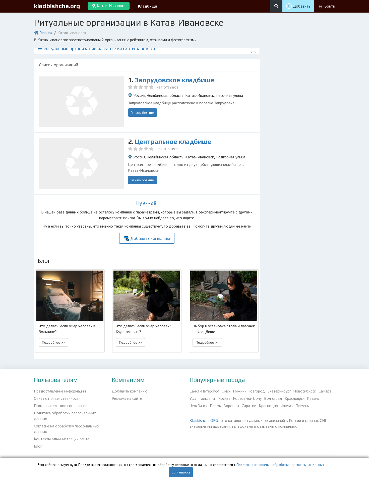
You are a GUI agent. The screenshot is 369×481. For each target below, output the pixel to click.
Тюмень (302, 405)
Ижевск (286, 405)
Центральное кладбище (173, 141)
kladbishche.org (57, 6)
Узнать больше (142, 112)
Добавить (301, 6)
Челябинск (198, 405)
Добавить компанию (150, 238)
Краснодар (268, 405)
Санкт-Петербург (204, 390)
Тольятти (207, 398)
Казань (313, 398)
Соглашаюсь (180, 472)
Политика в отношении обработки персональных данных (280, 464)
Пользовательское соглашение (60, 405)
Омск (226, 390)
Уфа (193, 398)
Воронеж (231, 405)
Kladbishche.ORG (204, 420)
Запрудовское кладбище (174, 80)
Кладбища (147, 6)
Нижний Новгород (249, 390)
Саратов (249, 405)
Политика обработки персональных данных (65, 415)
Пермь (215, 405)
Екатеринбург (279, 390)
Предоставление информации (60, 390)
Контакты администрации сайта (61, 438)
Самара (325, 390)
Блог (38, 446)
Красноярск (294, 398)
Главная (45, 32)
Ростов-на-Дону (247, 398)
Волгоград (273, 398)
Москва (223, 398)
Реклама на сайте (127, 398)
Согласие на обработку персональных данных (66, 428)
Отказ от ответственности (57, 398)
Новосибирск (304, 390)
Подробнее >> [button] (53, 342)
